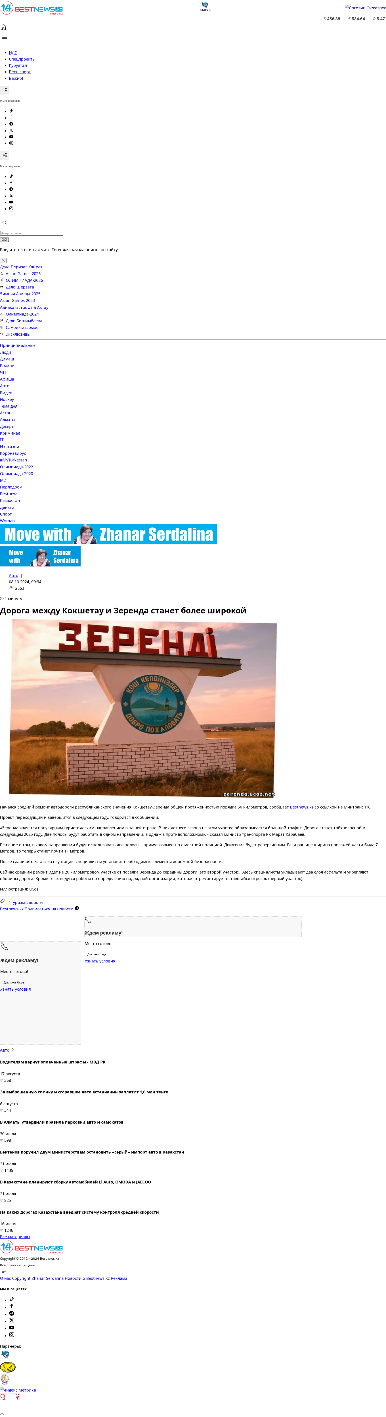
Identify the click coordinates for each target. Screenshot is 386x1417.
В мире (7, 365)
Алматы (7, 419)
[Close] (3, 260)
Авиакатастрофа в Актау (24, 307)
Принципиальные (18, 345)
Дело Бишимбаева (24, 320)
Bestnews (9, 493)
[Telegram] (11, 124)
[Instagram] (11, 143)
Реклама (119, 1278)
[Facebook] (11, 118)
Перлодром (11, 487)
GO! (4, 239)
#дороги (34, 902)
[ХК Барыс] (5, 1358)
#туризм (16, 902)
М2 (3, 480)
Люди (5, 352)
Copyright (21, 1278)
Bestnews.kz (301, 807)
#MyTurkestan (13, 460)
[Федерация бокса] (4, 1383)
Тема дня (8, 406)
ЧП (3, 372)
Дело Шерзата (20, 287)
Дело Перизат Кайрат (21, 267)
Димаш (7, 359)
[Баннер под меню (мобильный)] (40, 565)
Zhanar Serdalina (48, 1278)
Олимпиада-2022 (16, 467)
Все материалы (15, 1236)
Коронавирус (13, 453)
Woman (7, 520)
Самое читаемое (22, 327)
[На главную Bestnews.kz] (31, 1252)
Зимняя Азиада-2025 (20, 293)
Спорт (6, 514)
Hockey (7, 399)
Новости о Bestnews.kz (87, 1278)
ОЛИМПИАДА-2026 (24, 280)
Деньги (7, 507)
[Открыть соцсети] (4, 90)
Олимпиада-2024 (22, 314)
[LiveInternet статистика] (10, 1407)
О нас (5, 1278)
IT (2, 439)
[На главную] (3, 28)
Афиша (7, 379)
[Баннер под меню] (108, 542)
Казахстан (10, 500)
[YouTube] (11, 137)
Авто (4, 385)
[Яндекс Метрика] (18, 1390)
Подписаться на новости (37, 909)
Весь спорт (20, 71)
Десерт (7, 426)
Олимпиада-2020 (16, 473)
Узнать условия (100, 961)
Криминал (10, 433)
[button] (4, 38)
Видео (6, 392)
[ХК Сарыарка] (8, 1371)
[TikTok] (11, 111)
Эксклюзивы (18, 334)
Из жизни (9, 446)
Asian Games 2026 (23, 273)
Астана (7, 412)
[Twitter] (11, 131)
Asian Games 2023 (17, 300)
